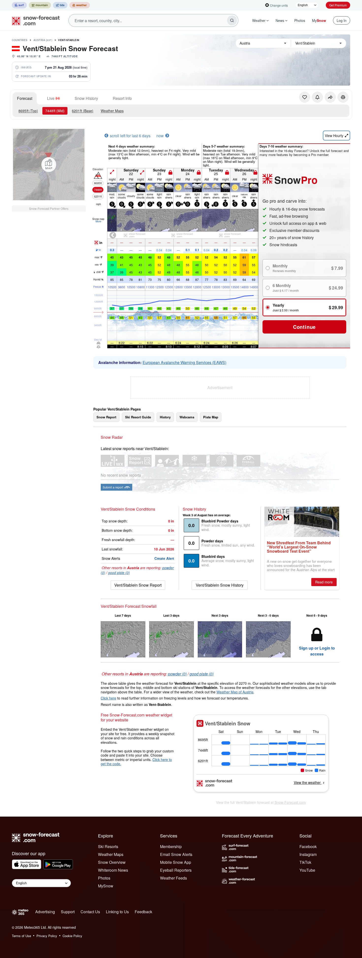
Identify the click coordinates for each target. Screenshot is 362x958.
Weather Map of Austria (234, 691)
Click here (108, 698)
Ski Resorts (108, 846)
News (280, 20)
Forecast (24, 98)
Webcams (187, 417)
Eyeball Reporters (176, 870)
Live (50, 98)
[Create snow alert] (317, 97)
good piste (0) (119, 572)
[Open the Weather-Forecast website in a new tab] (79, 5)
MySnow (105, 886)
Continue (304, 326)
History (165, 417)
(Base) (82, 110)
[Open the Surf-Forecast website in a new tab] (19, 5)
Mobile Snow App (175, 862)
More (98, 221)
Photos (299, 20)
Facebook (308, 846)
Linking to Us (117, 911)
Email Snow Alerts (176, 854)
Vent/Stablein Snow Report (138, 585)
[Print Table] (343, 97)
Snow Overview (112, 862)
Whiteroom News (113, 870)
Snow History (86, 98)
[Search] (232, 20)
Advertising (45, 911)
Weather (258, 20)
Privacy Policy (46, 935)
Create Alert (164, 558)
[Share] (330, 97)
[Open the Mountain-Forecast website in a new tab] (40, 5)
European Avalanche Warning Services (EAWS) (184, 362)
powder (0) (177, 674)
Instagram (308, 854)
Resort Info (122, 98)
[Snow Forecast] (34, 20)
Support (68, 911)
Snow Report (106, 417)
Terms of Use (21, 935)
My (319, 20)
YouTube (307, 870)
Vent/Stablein (68, 40)
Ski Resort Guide (138, 417)
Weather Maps (112, 110)
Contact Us (90, 911)
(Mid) (55, 110)
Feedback (143, 911)
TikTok (305, 862)
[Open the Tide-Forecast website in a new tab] (60, 5)
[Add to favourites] (304, 97)
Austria (42, 40)
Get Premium (338, 5)
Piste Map (210, 417)
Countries (20, 40)
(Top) (28, 110)
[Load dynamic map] (48, 164)
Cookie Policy (72, 935)
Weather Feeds (173, 878)
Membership (171, 846)
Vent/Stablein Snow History (220, 585)
